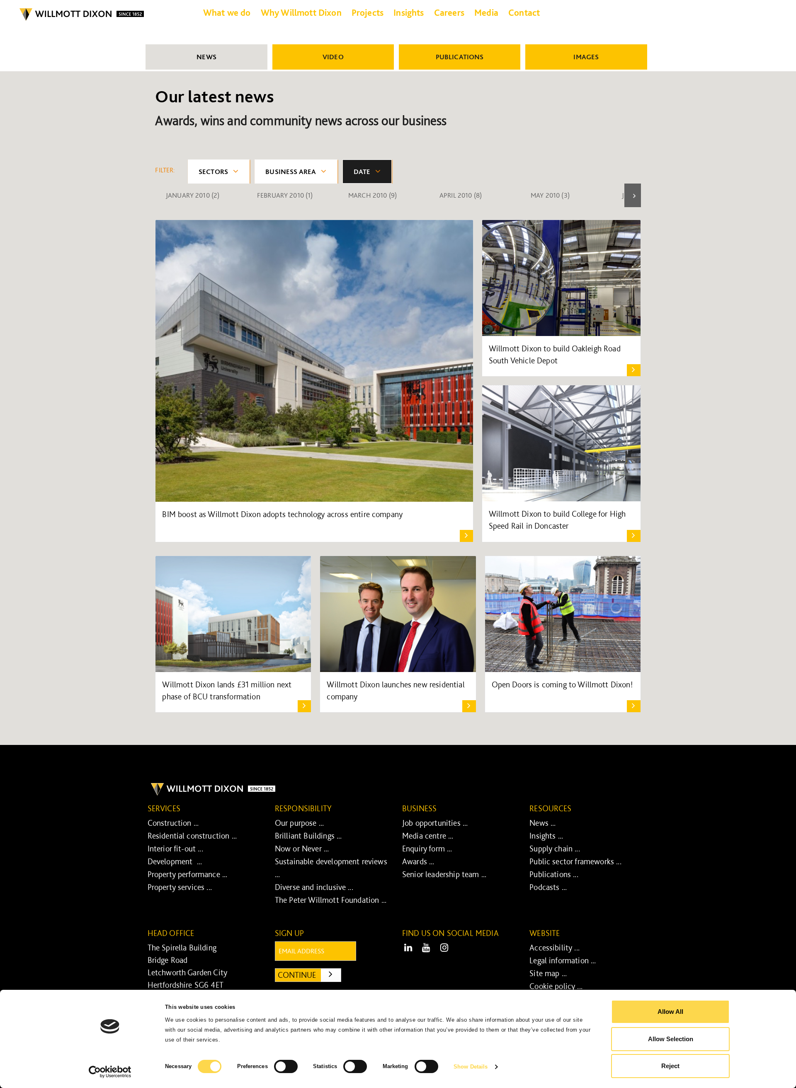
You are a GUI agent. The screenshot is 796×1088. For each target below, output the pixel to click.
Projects (367, 12)
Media (486, 12)
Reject (670, 1065)
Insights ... (546, 836)
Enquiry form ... (427, 848)
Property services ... (180, 887)
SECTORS (213, 171)
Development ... (175, 861)
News (206, 57)
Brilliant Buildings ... (308, 836)
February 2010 (285, 195)
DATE (362, 171)
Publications (460, 57)
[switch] (286, 1066)
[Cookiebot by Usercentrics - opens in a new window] (110, 1072)
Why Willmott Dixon (301, 12)
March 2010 (372, 195)
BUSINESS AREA (290, 171)
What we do (227, 12)
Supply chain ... (554, 848)
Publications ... (553, 874)
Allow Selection (670, 1038)
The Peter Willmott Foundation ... (330, 900)
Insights (408, 12)
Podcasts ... (548, 887)
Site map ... (548, 973)
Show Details (471, 1067)
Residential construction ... (192, 836)
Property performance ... (188, 874)
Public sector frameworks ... (575, 861)
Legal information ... (562, 960)
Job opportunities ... (435, 823)
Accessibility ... (554, 948)
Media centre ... (428, 836)
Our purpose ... (299, 823)
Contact (524, 12)
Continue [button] (309, 975)
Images (586, 57)
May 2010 (550, 195)
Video (333, 57)
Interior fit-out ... (175, 848)
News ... (542, 823)
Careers (449, 12)
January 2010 (193, 195)
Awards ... (418, 861)
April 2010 (460, 195)
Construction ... (173, 823)
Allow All (670, 1011)
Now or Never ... (302, 848)
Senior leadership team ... (444, 874)
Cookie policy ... (555, 986)
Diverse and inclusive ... (314, 887)
